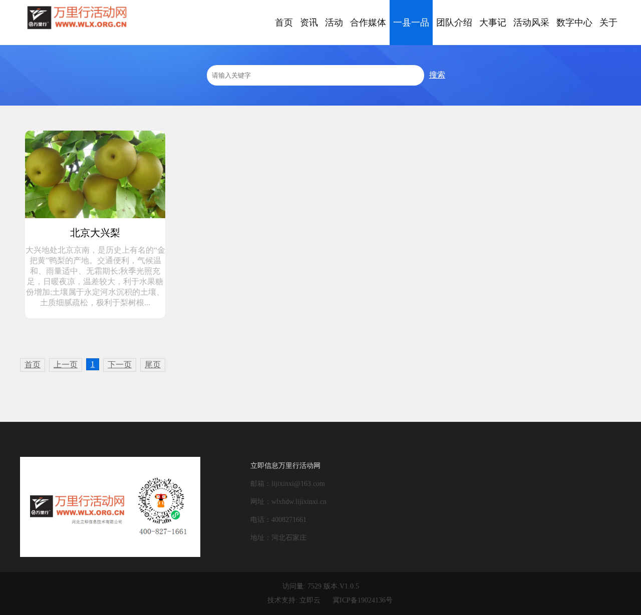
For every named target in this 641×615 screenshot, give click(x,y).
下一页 (120, 364)
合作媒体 (368, 23)
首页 (284, 23)
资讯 (309, 23)
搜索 (437, 75)
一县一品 (411, 23)
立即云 (309, 600)
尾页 (153, 364)
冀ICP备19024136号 (363, 600)
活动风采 (531, 23)
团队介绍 (454, 23)
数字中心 (574, 23)
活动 (334, 23)
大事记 (492, 23)
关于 (608, 23)
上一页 (66, 364)
